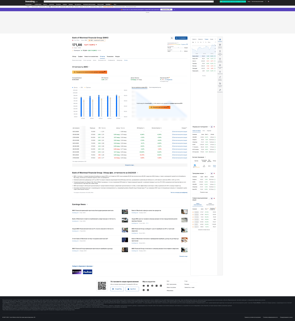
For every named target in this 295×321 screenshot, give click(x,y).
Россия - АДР (71, 6)
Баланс (94, 60)
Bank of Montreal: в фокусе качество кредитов (146, 210)
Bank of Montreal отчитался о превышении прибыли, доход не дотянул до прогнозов (155, 240)
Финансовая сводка (77, 60)
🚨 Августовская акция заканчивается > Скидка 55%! (233, 1)
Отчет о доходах (87, 60)
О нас (186, 281)
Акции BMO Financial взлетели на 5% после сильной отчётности (92, 229)
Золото (194, 61)
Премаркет (77, 50)
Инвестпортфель (171, 287)
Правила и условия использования (253, 317)
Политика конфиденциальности (270, 317)
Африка (100, 6)
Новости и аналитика (91, 56)
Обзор (74, 56)
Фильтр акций (100, 4)
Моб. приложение (171, 284)
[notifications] (266, 1)
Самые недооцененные (198, 204)
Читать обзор (214, 166)
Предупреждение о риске (286, 317)
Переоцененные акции (131, 6)
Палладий (194, 68)
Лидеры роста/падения (200, 127)
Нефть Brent (195, 56)
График (80, 56)
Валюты (194, 39)
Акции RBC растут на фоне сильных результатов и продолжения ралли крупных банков (154, 220)
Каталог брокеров (198, 157)
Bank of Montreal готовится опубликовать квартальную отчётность (94, 219)
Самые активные (196, 130)
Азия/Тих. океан (93, 6)
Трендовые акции (198, 173)
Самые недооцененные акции (199, 199)
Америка (77, 6)
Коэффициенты (111, 60)
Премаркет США (55, 6)
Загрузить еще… (130, 165)
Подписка (183, 44)
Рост (204, 130)
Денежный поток (102, 60)
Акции (28, 6)
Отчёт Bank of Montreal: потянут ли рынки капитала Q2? (90, 238)
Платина (194, 66)
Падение (209, 130)
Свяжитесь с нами (189, 287)
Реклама (187, 284)
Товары (206, 39)
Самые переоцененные (210, 204)
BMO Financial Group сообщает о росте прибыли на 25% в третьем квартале (153, 230)
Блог (168, 281)
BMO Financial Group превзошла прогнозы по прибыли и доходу (92, 248)
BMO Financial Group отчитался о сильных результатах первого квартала (155, 248)
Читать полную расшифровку (179, 192)
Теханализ (110, 56)
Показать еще (183, 256)
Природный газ (196, 70)
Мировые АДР (63, 6)
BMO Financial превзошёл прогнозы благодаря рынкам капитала (92, 210)
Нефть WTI (195, 58)
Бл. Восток (86, 6)
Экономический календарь (89, 4)
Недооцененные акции (120, 6)
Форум (117, 56)
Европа (81, 6)
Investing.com (75, 212)
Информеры (170, 290)
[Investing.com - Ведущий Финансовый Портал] (32, 1)
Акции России (42, 6)
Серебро (194, 63)
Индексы (200, 39)
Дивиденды (119, 60)
